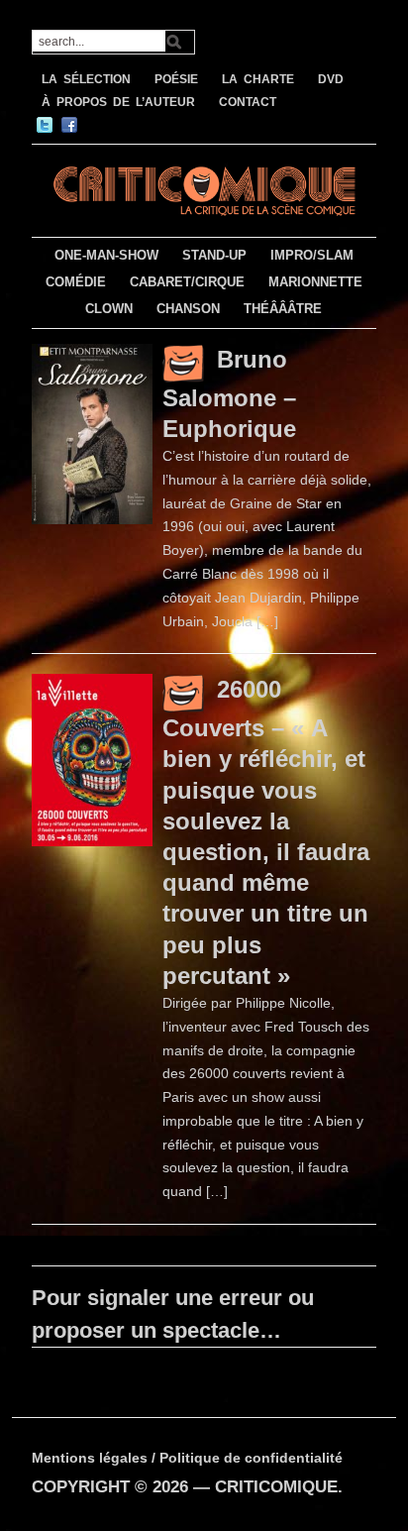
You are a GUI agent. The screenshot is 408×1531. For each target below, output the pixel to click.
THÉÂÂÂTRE (283, 308)
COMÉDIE (76, 281)
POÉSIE (176, 79)
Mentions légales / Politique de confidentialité (187, 1458)
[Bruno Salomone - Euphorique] (92, 433)
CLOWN (109, 308)
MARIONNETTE (315, 281)
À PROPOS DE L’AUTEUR (118, 102)
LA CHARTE (258, 79)
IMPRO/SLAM (312, 255)
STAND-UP (214, 255)
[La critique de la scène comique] (203, 187)
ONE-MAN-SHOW (106, 255)
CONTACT (247, 102)
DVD (331, 79)
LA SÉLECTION (86, 79)
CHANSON (188, 308)
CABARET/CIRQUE (187, 281)
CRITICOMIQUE (276, 1486)
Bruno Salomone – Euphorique (229, 394)
